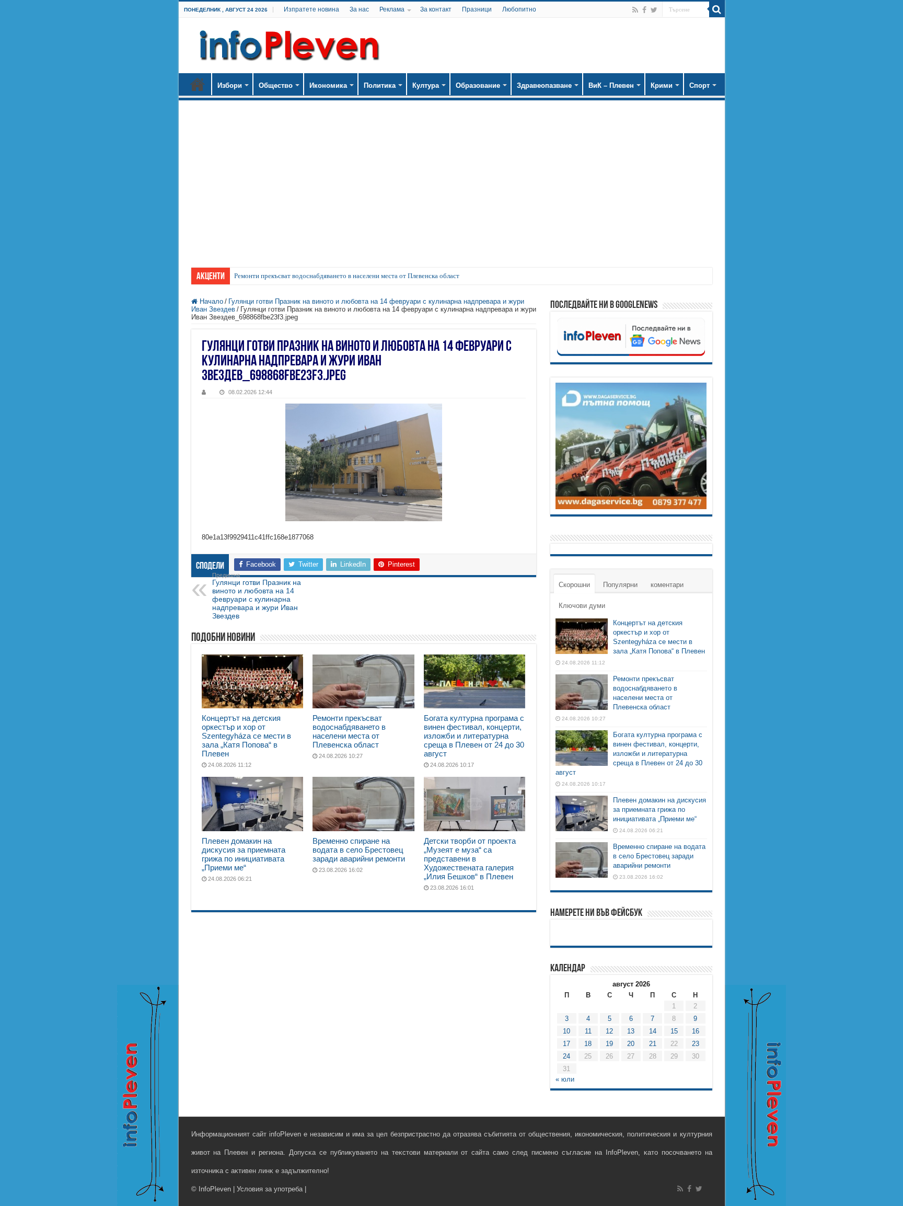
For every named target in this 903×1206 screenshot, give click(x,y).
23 (695, 1044)
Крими (662, 85)
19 (609, 1044)
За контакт (436, 9)
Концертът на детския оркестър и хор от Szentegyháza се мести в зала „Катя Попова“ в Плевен (246, 736)
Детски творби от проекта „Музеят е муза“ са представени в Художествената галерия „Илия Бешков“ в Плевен (470, 858)
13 (630, 1031)
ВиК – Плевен (611, 85)
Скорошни (574, 585)
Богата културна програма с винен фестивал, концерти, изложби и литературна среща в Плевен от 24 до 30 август (474, 736)
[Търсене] (717, 9)
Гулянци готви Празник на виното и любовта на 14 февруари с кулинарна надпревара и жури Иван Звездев (256, 596)
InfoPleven (215, 1189)
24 (566, 1056)
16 (695, 1031)
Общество (276, 85)
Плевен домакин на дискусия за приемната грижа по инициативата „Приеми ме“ (243, 854)
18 (588, 1044)
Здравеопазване (544, 85)
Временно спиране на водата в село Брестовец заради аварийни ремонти (358, 849)
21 (652, 1044)
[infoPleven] (287, 45)
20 (630, 1044)
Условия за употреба (270, 1189)
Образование (478, 85)
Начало (197, 84)
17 (566, 1044)
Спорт (699, 85)
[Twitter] (654, 10)
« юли (564, 1079)
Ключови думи (582, 606)
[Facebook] (644, 10)
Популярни (620, 585)
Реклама (391, 9)
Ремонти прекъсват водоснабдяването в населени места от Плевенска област (346, 276)
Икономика (328, 85)
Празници (477, 9)
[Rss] (635, 10)
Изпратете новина (311, 9)
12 (609, 1031)
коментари (667, 585)
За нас (359, 9)
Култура (425, 85)
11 (588, 1031)
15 (674, 1031)
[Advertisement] (452, 179)
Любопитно (519, 9)
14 (652, 1031)
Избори (229, 85)
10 (566, 1031)
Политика (380, 85)
